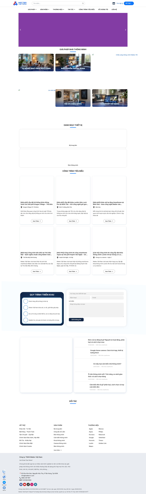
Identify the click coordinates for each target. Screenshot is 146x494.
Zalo (4, 473)
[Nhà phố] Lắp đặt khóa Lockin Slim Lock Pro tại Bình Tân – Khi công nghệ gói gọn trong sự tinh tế (72, 204)
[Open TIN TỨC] (74, 9)
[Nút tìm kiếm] (83, 3)
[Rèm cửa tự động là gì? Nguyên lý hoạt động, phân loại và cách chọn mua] (81, 342)
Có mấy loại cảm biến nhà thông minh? (107, 364)
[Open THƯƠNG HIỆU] (63, 9)
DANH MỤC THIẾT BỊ (73, 125)
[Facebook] (21, 484)
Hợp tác (4, 490)
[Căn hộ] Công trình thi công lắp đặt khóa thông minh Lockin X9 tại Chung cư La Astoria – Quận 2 (108, 254)
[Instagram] (31, 484)
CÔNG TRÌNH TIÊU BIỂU (73, 171)
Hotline (4, 479)
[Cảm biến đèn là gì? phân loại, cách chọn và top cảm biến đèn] (81, 387)
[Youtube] (24, 484)
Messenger (4, 484)
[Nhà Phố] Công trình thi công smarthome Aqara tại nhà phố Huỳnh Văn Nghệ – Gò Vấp (72, 254)
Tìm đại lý (119, 3)
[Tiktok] (28, 484)
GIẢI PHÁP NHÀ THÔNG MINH (73, 49)
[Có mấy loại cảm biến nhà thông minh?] (83, 365)
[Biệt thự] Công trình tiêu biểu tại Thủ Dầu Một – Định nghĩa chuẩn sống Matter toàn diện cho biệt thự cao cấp (36, 254)
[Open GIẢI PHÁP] (36, 9)
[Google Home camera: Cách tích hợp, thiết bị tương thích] (82, 352)
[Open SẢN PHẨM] (48, 9)
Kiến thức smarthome (101, 345)
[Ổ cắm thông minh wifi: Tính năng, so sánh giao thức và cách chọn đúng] (81, 376)
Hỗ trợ (128, 3)
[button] (20, 30)
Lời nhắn (71, 301)
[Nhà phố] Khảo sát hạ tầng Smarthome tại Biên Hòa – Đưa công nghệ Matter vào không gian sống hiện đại (108, 204)
